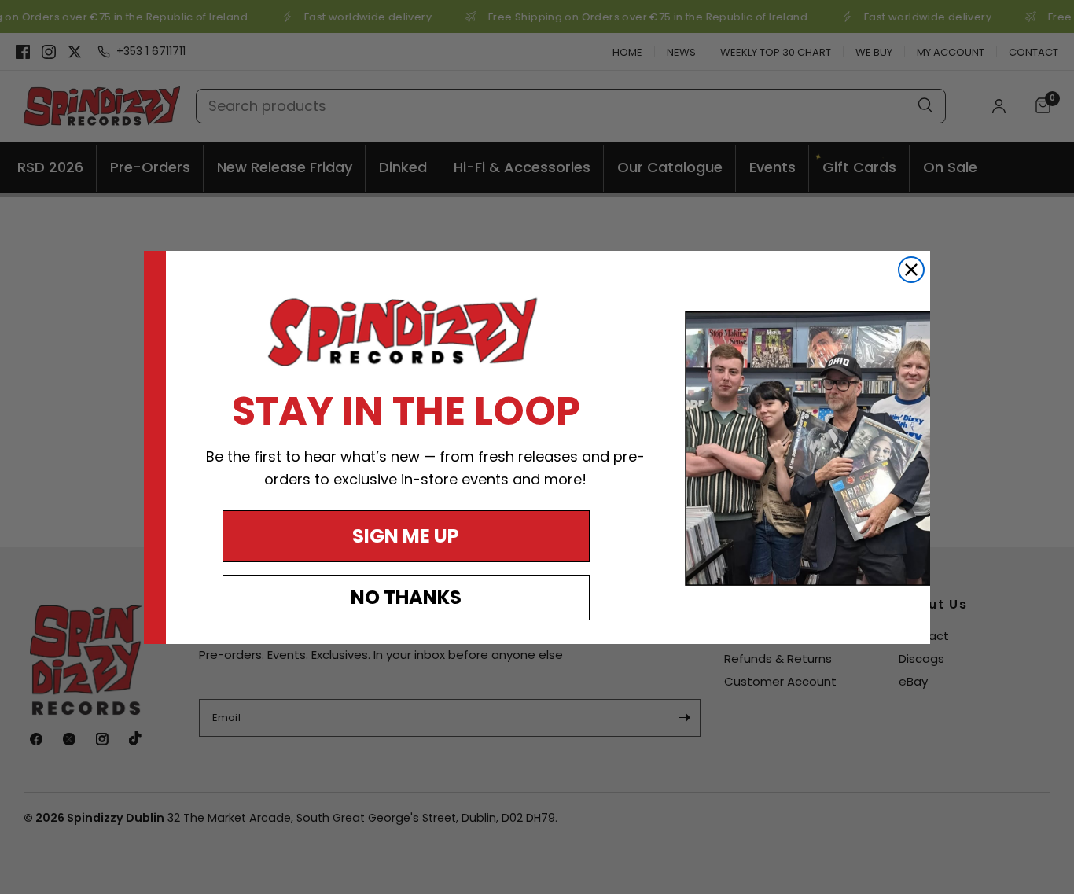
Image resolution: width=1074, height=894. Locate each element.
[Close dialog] (911, 269)
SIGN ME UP (405, 536)
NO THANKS (406, 597)
